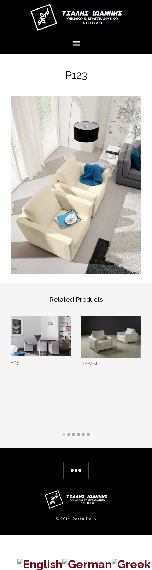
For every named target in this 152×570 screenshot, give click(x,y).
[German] (87, 563)
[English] (39, 563)
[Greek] (131, 563)
